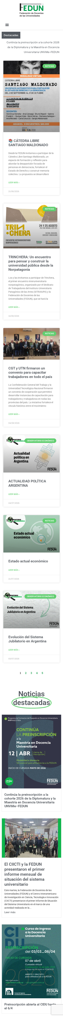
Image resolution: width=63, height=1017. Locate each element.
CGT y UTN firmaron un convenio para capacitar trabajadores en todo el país (30, 372)
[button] (7, 24)
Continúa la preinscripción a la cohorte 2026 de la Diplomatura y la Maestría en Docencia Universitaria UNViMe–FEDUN (33, 47)
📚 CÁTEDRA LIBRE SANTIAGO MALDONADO (28, 143)
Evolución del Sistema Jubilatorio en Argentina (27, 639)
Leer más (9, 912)
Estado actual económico (28, 561)
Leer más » (13, 182)
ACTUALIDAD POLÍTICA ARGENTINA (27, 483)
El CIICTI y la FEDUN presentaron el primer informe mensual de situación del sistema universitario (24, 874)
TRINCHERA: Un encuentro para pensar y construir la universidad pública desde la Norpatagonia (30, 263)
